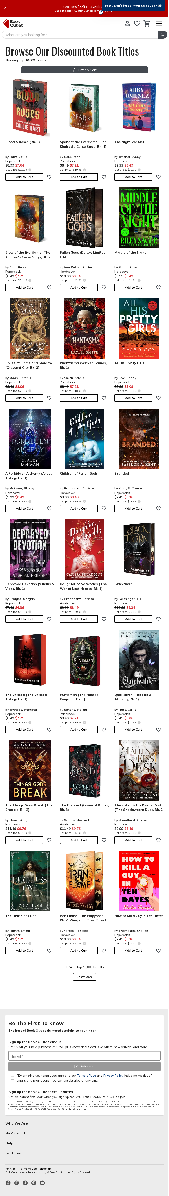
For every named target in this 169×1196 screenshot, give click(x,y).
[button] (133, 5)
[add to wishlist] (49, 177)
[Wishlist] (137, 23)
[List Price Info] (30, 170)
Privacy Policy (137, 1107)
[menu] (159, 23)
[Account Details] (127, 23)
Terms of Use (28, 1168)
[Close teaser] (101, 12)
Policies (10, 1168)
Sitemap (45, 1168)
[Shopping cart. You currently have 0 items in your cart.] (147, 23)
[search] (162, 35)
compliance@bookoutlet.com (76, 1109)
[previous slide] (5, 8)
